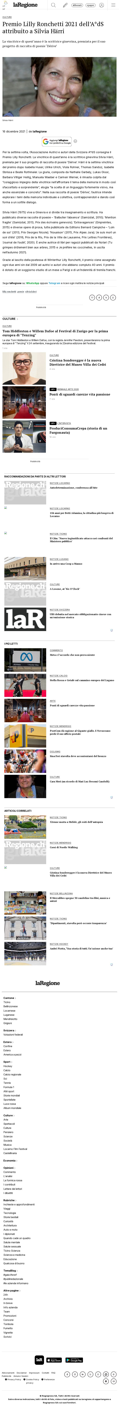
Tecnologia (9, 1212)
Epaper (90, 5)
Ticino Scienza (11, 1250)
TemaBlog (9, 1270)
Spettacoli (9, 1123)
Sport (7, 1061)
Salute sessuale (12, 1246)
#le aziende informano (15, 1283)
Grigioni (7, 1023)
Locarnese (9, 1010)
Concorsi (8, 1319)
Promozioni (9, 1315)
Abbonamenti (8, 1373)
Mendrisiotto (10, 1019)
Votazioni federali (13, 1034)
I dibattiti (8, 1193)
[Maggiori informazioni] (75, 141)
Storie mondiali (11, 1095)
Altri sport (8, 1091)
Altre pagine (11, 1290)
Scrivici (7, 1336)
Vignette (8, 1332)
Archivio (8, 1298)
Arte (5, 1119)
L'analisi (7, 1176)
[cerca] (54, 5)
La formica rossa (12, 1180)
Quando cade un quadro (17, 1238)
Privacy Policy (14, 1379)
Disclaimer (22, 1373)
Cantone (9, 998)
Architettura (10, 1225)
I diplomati (9, 1234)
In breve (8, 1303)
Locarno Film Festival (15, 1149)
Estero (7, 1042)
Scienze (8, 1136)
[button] (67, 1374)
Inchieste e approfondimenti (19, 1204)
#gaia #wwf (10, 1274)
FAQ (53, 1373)
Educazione (10, 1259)
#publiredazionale (13, 1278)
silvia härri (31, 291)
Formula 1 (8, 1087)
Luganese (8, 1014)
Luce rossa (9, 1103)
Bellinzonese (10, 1006)
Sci (5, 1078)
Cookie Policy (32, 1379)
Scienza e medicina (14, 1254)
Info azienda (10, 1307)
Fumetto (8, 1328)
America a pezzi (12, 1054)
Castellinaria (10, 1153)
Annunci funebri (20, 1376)
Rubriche (9, 1200)
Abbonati (77, 5)
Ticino (6, 1002)
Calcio (6, 1070)
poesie (21, 291)
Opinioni (8, 1167)
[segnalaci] (65, 5)
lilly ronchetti (9, 291)
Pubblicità (6, 1376)
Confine (7, 1046)
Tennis (7, 1082)
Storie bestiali (10, 1217)
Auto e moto (10, 1229)
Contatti (45, 1373)
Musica (7, 1144)
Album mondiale (12, 1108)
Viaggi (6, 1208)
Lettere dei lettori (12, 1188)
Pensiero (8, 1132)
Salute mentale (11, 1242)
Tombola (8, 1324)
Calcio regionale (12, 1074)
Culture (8, 1115)
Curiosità (8, 1221)
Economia (9, 1160)
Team (6, 1311)
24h (5, 1294)
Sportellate (9, 1099)
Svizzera (9, 1030)
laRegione (40, 131)
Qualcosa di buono (13, 1263)
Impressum (34, 1373)
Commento (9, 1172)
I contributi (9, 1184)
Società (7, 1140)
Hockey (7, 1066)
